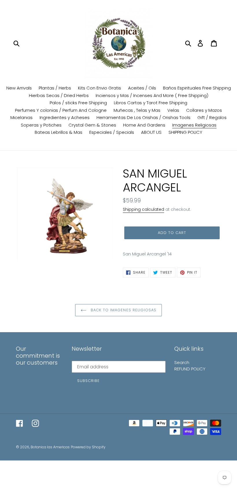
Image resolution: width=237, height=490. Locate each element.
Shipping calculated (143, 209)
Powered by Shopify (88, 447)
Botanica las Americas (50, 447)
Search (181, 362)
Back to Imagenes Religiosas (122, 310)
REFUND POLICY (189, 369)
